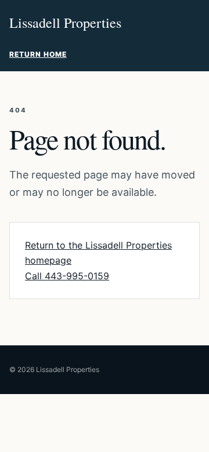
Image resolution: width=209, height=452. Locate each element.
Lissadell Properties (65, 22)
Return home (38, 54)
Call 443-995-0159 (67, 276)
